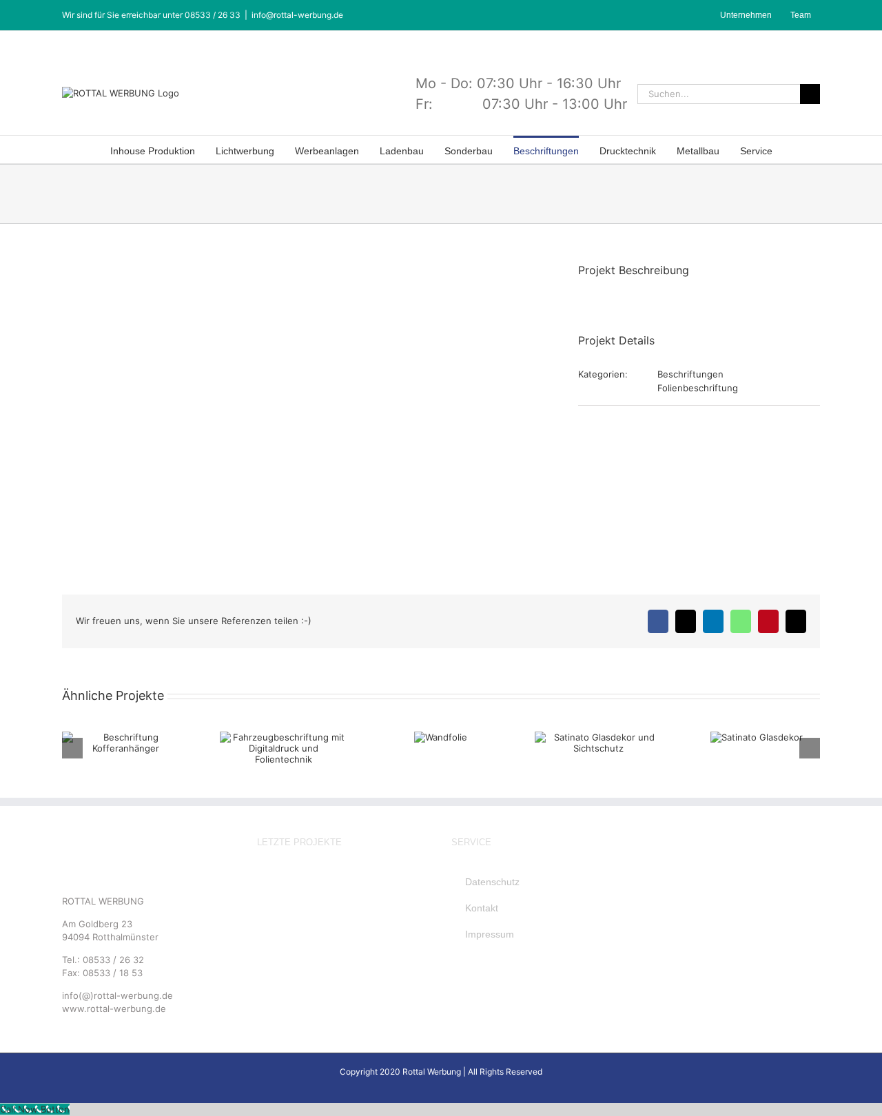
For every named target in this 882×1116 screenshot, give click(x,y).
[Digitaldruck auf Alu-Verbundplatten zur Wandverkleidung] (410, 909)
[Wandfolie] (410, 935)
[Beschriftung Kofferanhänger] (277, 909)
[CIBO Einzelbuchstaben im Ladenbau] (277, 882)
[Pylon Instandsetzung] (366, 882)
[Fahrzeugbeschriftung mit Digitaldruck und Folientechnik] (366, 935)
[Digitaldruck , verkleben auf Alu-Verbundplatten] (321, 935)
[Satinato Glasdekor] (321, 962)
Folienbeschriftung (697, 387)
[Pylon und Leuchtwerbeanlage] (410, 882)
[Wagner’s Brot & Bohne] (321, 882)
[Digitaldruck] (321, 909)
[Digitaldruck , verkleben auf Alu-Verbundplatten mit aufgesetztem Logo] (277, 935)
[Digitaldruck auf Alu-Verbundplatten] (366, 909)
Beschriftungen (690, 374)
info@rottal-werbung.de (297, 15)
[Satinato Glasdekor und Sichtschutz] (277, 962)
